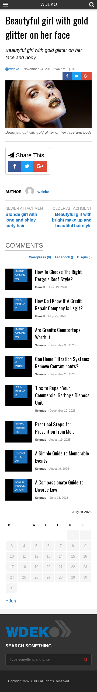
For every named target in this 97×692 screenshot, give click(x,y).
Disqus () (84, 257)
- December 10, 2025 (61, 410)
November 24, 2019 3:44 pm (44, 69)
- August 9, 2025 (58, 468)
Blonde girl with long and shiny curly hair (21, 220)
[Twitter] (76, 76)
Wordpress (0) (40, 257)
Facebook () (64, 257)
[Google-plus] (86, 76)
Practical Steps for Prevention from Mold (55, 427)
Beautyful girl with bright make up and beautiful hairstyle (72, 220)
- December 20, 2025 (61, 374)
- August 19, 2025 (59, 439)
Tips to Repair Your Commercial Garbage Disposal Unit (63, 395)
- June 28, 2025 (58, 497)
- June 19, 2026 (56, 287)
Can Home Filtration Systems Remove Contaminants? (62, 362)
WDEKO (48, 4)
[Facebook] (67, 76)
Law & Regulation (20, 485)
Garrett (40, 287)
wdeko (14, 69)
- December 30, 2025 (61, 345)
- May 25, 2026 (56, 316)
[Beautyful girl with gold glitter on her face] (48, 126)
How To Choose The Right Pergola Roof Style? (58, 275)
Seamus (40, 345)
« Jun (10, 601)
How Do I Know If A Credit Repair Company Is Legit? (59, 304)
